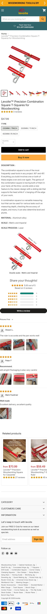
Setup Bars (5, 575)
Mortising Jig (30, 575)
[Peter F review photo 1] (6, 379)
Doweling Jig (6, 577)
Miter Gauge (5, 587)
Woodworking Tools (8, 565)
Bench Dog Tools (7, 595)
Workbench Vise (7, 582)
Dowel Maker (23, 585)
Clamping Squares (8, 572)
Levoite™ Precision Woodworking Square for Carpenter (13, 472)
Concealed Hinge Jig (21, 567)
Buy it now (23, 157)
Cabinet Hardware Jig (27, 565)
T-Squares (35, 567)
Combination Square (19, 570)
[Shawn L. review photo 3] (32, 344)
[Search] (42, 19)
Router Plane (30, 592)
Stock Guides (6, 592)
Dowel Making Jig (20, 577)
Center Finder (6, 590)
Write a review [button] (23, 311)
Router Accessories (8, 585)
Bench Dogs (30, 587)
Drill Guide (5, 570)
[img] (6, 326)
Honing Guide (17, 575)
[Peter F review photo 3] (32, 379)
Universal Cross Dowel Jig (26, 580)
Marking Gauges (22, 582)
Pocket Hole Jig (35, 577)
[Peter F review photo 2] (19, 379)
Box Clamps (21, 572)
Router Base (18, 592)
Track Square (18, 587)
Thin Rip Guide (35, 590)
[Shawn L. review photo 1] (6, 344)
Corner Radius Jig (21, 590)
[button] (7, 112)
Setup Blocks (34, 572)
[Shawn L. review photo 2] (19, 344)
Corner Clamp (34, 570)
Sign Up (38, 539)
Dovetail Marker (37, 585)
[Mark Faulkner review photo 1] (6, 413)
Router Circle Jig (7, 580)
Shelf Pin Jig (5, 567)
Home (4, 34)
